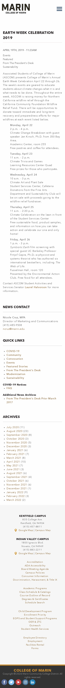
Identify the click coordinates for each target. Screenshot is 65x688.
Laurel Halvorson (36, 287)
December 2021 (16, 488)
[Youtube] (18, 682)
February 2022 (15, 496)
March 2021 (13, 458)
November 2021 (16, 484)
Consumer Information (35, 576)
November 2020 (16, 442)
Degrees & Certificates (35, 599)
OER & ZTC (35, 622)
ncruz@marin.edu (14, 329)
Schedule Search (35, 602)
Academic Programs (35, 588)
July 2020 (12, 427)
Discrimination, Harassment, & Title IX (35, 580)
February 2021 (15, 454)
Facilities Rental (35, 645)
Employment (35, 641)
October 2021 (15, 481)
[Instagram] (25, 682)
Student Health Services (35, 629)
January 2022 (14, 492)
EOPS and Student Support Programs (35, 618)
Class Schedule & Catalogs (35, 592)
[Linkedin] (32, 682)
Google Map (26, 530)
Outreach (35, 625)
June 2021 (13, 469)
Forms (35, 648)
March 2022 (13, 500)
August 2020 (14, 431)
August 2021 (14, 473)
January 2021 (14, 450)
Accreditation (35, 562)
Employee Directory (35, 638)
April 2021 (13, 462)
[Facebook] (4, 682)
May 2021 (12, 465)
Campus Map (43, 530)
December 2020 (16, 446)
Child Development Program (35, 611)
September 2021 (17, 477)
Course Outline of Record (35, 595)
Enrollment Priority (35, 615)
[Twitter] (11, 682)
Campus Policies (35, 573)
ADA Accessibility (35, 566)
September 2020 (17, 435)
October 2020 (15, 439)
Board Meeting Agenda (35, 569)
